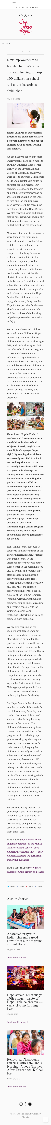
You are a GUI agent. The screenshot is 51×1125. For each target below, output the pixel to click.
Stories (26, 51)
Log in (14, 7)
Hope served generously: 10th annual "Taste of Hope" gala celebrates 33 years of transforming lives (25, 1002)
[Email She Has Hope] (30, 15)
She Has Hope (23, 1113)
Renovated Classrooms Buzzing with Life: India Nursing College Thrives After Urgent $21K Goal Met (25, 1066)
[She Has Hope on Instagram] (25, 15)
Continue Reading (17, 957)
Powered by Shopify (31, 1115)
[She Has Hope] (25, 28)
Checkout (35, 7)
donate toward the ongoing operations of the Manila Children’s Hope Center (24, 843)
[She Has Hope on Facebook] (21, 15)
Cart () (24, 7)
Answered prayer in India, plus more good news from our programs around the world (24, 939)
